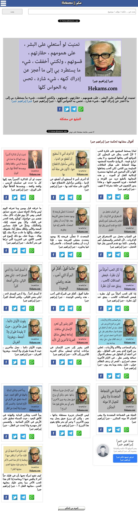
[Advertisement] (69, 30)
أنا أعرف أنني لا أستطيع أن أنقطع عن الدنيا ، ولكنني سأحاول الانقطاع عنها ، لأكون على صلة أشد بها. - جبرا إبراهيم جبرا (69, 184)
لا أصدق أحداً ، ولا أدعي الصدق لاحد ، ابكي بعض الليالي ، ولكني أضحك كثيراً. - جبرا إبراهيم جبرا (22, 297)
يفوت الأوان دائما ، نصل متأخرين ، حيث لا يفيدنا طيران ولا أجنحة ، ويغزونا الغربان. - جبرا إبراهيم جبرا (22, 351)
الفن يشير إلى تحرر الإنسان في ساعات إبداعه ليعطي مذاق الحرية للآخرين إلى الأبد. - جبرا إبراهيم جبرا (69, 351)
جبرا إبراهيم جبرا (22, 101)
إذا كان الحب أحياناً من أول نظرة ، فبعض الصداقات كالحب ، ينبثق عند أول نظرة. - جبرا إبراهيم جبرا (117, 297)
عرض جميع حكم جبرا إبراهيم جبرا (125, 458)
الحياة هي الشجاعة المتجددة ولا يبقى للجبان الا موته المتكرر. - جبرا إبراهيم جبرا (117, 418)
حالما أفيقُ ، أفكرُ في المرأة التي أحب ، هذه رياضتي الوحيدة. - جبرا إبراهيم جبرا (69, 297)
